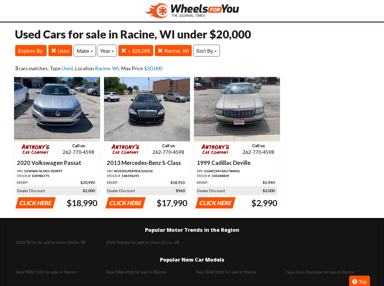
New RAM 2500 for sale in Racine (226, 272)
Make (84, 50)
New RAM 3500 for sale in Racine (136, 272)
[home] (192, 11)
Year (106, 50)
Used (62, 50)
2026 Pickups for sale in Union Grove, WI (142, 242)
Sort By (205, 50)
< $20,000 (138, 50)
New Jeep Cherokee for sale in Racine (320, 272)
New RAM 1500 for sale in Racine (46, 272)
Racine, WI (176, 50)
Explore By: (31, 50)
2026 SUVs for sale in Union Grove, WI (50, 242)
